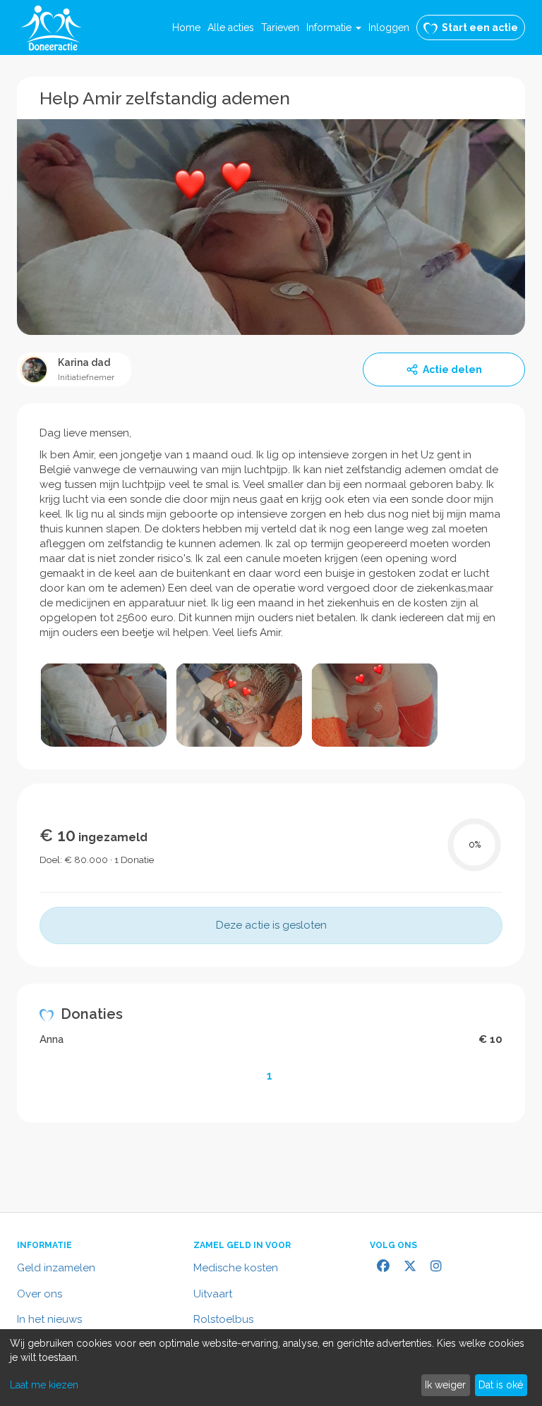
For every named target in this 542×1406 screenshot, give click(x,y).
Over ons (39, 1294)
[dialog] (271, 1367)
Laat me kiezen (44, 1384)
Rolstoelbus (223, 1319)
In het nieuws (49, 1319)
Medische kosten (235, 1267)
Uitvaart (212, 1294)
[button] (333, 27)
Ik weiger (445, 1384)
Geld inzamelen (56, 1267)
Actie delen (452, 369)
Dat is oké (500, 1384)
